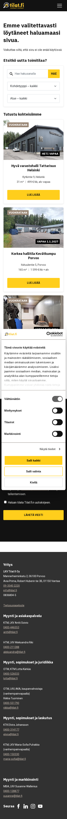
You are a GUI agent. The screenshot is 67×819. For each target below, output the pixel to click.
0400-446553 (11, 627)
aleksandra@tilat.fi (14, 651)
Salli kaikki (33, 460)
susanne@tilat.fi (12, 795)
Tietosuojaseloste (13, 605)
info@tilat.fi (10, 590)
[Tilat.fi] (13, 5)
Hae (54, 73)
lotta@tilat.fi (10, 678)
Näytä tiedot (47, 449)
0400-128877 (11, 791)
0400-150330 (11, 754)
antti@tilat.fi (10, 632)
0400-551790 (11, 703)
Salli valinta (33, 471)
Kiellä (33, 482)
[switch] (57, 410)
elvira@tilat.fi (11, 734)
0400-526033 (11, 673)
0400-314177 (11, 729)
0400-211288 (11, 647)
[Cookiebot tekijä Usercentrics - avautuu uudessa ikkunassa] (47, 334)
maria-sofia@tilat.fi (14, 758)
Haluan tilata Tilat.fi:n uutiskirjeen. (29, 502)
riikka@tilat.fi (10, 707)
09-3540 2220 (11, 585)
